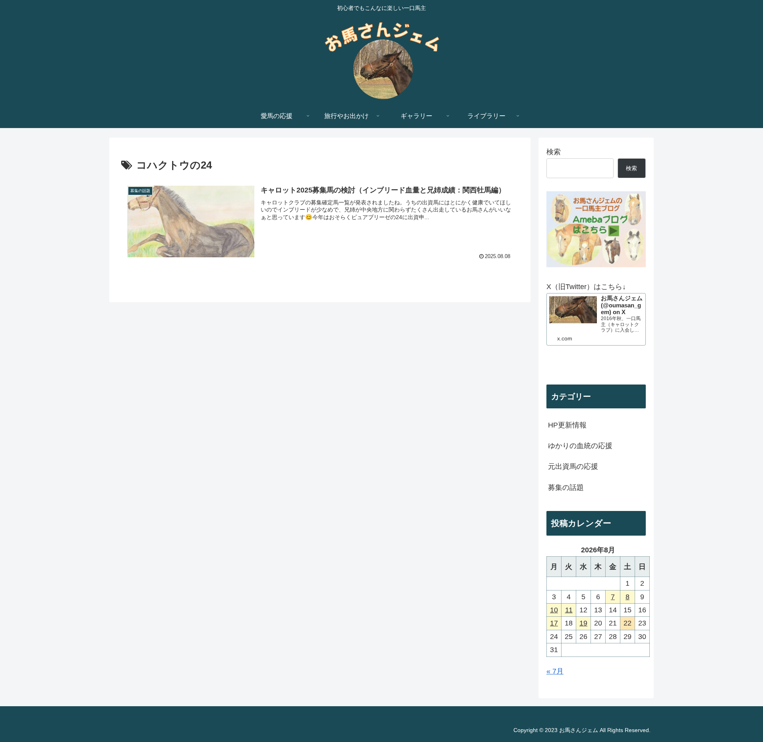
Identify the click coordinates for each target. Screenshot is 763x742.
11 (569, 610)
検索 (553, 152)
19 (583, 623)
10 (554, 610)
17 (554, 623)
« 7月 (555, 671)
